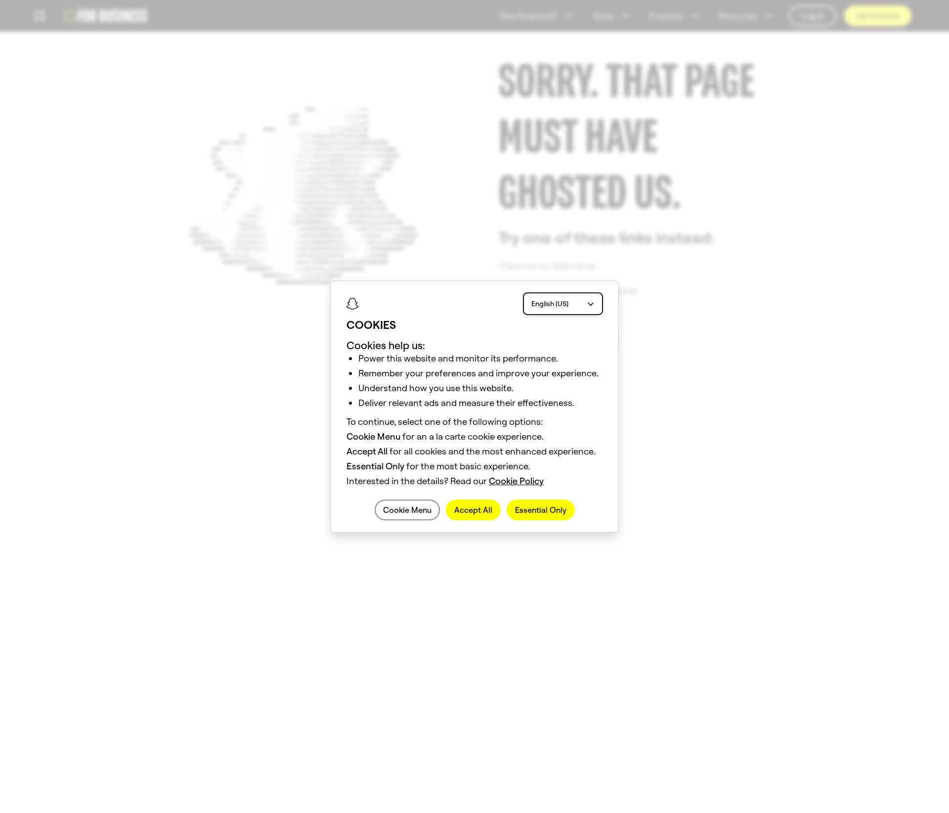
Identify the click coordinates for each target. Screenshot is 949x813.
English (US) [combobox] (549, 303)
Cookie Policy (516, 481)
